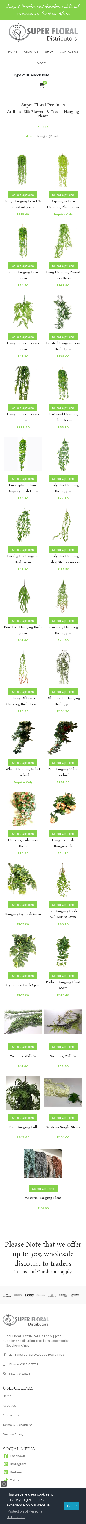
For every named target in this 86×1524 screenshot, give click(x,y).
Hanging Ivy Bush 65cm (23, 914)
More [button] (42, 63)
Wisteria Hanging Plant (43, 1198)
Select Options (23, 195)
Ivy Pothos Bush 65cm (23, 985)
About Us (31, 51)
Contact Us (69, 51)
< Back (43, 126)
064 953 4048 (19, 1374)
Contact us (11, 1415)
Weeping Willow (23, 1056)
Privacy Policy (13, 1434)
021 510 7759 (29, 1364)
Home (12, 51)
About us (9, 1406)
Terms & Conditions (18, 1425)
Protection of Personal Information (25, 1514)
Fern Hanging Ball (23, 1127)
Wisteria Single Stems (63, 1127)
